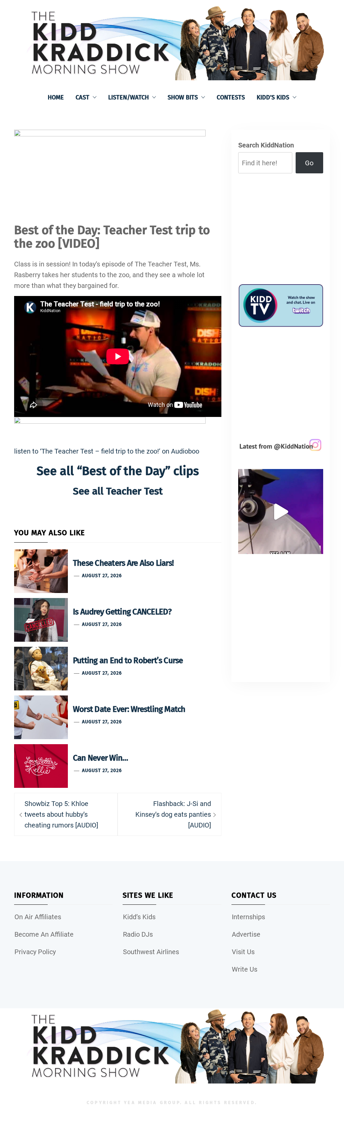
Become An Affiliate (44, 934)
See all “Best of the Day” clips (118, 471)
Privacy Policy (35, 952)
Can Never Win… (100, 758)
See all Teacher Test (118, 491)
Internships (248, 917)
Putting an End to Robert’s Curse (128, 660)
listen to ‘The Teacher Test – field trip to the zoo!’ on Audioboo (106, 451)
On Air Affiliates (37, 917)
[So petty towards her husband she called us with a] (280, 511)
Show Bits (183, 97)
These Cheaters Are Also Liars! (123, 563)
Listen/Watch (128, 97)
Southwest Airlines (151, 952)
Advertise (246, 934)
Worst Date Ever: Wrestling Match (129, 709)
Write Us (244, 969)
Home (56, 97)
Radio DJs (138, 934)
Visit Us (243, 952)
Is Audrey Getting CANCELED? (122, 612)
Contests (231, 97)
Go (309, 163)
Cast (82, 97)
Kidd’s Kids (273, 97)
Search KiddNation (266, 145)
